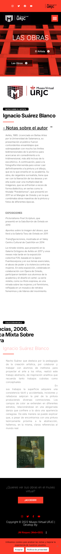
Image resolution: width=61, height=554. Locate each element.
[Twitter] (19, 6)
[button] (54, 18)
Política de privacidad (37, 549)
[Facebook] (25, 6)
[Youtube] (31, 6)
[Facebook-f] (33, 516)
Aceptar (19, 549)
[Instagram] (12, 6)
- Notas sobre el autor (25, 127)
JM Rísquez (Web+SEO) (30, 532)
